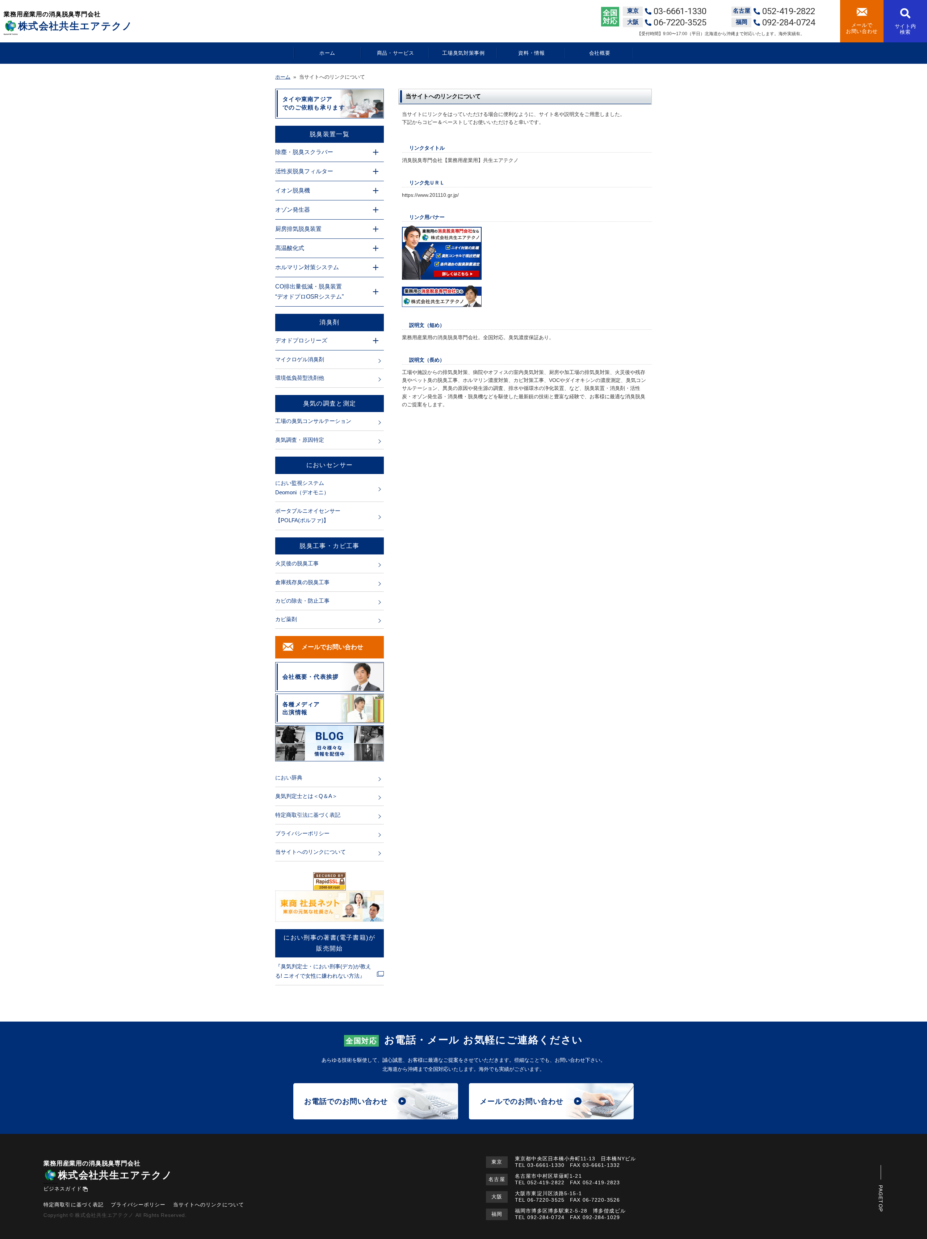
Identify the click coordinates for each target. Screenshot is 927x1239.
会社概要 (600, 53)
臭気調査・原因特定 (299, 440)
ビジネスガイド (62, 1189)
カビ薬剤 (286, 619)
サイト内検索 (905, 29)
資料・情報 (531, 53)
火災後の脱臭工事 (297, 563)
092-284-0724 (546, 1217)
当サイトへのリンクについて (310, 852)
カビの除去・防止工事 (302, 601)
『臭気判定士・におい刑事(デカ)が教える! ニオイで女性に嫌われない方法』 (323, 971)
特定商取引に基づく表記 (73, 1204)
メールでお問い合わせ (862, 28)
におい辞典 (288, 777)
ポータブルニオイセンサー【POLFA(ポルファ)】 (307, 515)
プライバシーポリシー (302, 833)
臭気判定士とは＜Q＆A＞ (306, 796)
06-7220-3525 (546, 1200)
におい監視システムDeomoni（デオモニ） (302, 487)
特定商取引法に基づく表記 (307, 815)
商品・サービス (395, 53)
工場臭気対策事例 (463, 53)
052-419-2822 (546, 1182)
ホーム (327, 53)
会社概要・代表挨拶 (310, 677)
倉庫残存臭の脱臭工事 (302, 582)
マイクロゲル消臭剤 (299, 359)
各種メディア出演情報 (301, 708)
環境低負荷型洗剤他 (299, 378)
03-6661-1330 (546, 1165)
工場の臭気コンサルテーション (313, 421)
